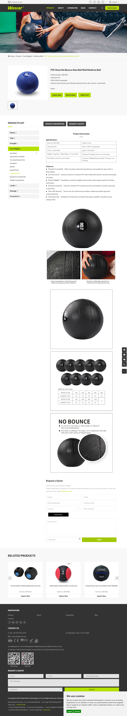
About (61, 8)
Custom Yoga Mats (36, 710)
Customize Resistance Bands (18, 710)
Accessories (14, 196)
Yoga (12, 138)
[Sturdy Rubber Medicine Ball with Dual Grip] (25, 572)
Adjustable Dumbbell (17, 156)
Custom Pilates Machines (17, 707)
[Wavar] (16, 8)
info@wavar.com (16, 2)
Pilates (12, 133)
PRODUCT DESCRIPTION (54, 124)
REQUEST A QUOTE (76, 124)
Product (50, 8)
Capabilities (72, 8)
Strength (13, 143)
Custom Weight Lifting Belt (54, 707)
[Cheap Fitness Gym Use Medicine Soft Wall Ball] (101, 572)
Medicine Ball (38, 56)
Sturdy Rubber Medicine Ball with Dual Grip (25, 586)
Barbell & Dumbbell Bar (18, 177)
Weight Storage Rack (17, 180)
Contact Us (13, 628)
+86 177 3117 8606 (82, 633)
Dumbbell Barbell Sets (17, 160)
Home (12, 56)
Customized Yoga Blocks (35, 707)
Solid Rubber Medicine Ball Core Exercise (63, 586)
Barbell (12, 167)
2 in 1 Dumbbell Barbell (32, 702)
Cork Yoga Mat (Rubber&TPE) (51, 702)
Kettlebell (13, 163)
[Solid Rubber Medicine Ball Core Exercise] (63, 572)
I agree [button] (69, 711)
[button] (10, 578)
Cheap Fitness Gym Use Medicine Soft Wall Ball (101, 586)
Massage (13, 191)
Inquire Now (25, 596)
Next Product (71, 95)
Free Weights (27, 56)
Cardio (12, 185)
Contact (92, 8)
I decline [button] (77, 711)
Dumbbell (13, 153)
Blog (83, 8)
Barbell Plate (14, 170)
